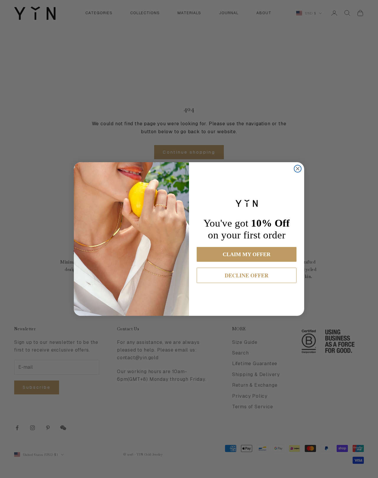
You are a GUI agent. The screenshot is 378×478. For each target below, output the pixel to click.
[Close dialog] (297, 168)
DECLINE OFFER (246, 275)
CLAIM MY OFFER (247, 254)
